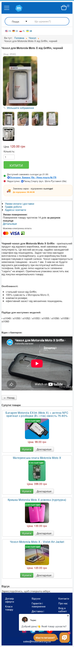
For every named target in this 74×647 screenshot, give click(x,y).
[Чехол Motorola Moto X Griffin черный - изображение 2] (23, 119)
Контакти (63, 598)
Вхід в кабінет (62, 610)
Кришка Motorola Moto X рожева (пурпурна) (37, 499)
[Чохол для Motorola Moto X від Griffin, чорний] (8, 119)
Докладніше (44, 449)
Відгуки (36, 598)
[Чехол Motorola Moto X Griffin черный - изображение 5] (8, 134)
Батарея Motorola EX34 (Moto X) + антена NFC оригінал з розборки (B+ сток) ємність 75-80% (37, 414)
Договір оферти (9, 600)
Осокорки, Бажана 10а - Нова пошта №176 (33, 177)
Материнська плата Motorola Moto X (37, 457)
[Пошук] (37, 21)
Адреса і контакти (15, 209)
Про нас (63, 603)
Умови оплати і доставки (19, 203)
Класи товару (9, 608)
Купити (26, 449)
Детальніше (10, 223)
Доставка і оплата (38, 613)
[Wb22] (64, 8)
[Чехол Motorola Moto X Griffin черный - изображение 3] (37, 119)
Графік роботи (13, 206)
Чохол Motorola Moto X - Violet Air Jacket (37, 541)
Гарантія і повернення (38, 605)
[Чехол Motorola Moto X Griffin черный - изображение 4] (52, 119)
